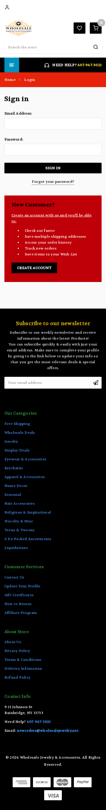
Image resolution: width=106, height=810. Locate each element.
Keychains (13, 468)
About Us (12, 642)
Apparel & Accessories (24, 477)
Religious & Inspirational (27, 512)
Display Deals (16, 450)
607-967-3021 (89, 65)
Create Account (34, 267)
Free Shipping (17, 423)
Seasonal (12, 494)
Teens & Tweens (19, 530)
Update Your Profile (22, 586)
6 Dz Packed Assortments (28, 539)
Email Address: (18, 113)
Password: (13, 139)
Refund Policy (17, 677)
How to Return (18, 604)
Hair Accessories (19, 503)
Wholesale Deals (19, 432)
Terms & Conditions (22, 659)
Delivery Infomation (23, 668)
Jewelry (11, 441)
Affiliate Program (20, 612)
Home (10, 79)
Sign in (7, 7)
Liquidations (16, 547)
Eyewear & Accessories (25, 459)
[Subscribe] (96, 383)
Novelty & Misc (18, 521)
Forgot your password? (53, 181)
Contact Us (14, 577)
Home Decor (15, 485)
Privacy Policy (17, 650)
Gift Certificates (19, 595)
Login (29, 79)
